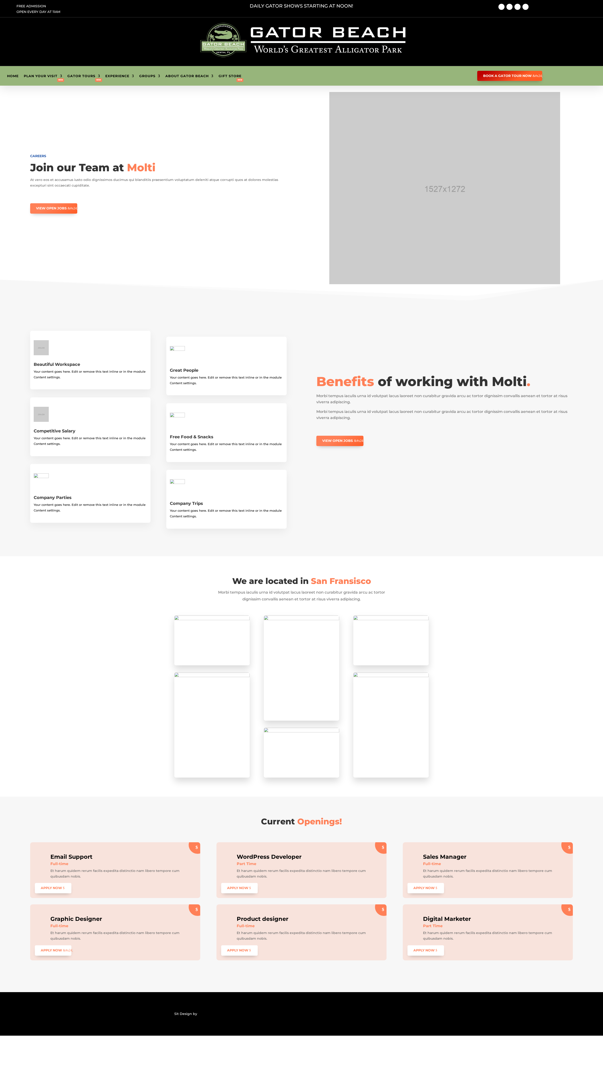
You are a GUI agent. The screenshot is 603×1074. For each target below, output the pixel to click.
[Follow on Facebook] (501, 7)
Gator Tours (81, 76)
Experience (117, 76)
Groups (147, 76)
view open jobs (51, 208)
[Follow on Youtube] (509, 7)
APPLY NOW (51, 888)
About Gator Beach (187, 76)
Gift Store (230, 76)
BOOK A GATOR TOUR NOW (507, 76)
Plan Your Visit (40, 76)
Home (13, 76)
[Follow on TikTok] (525, 7)
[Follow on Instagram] (517, 7)
